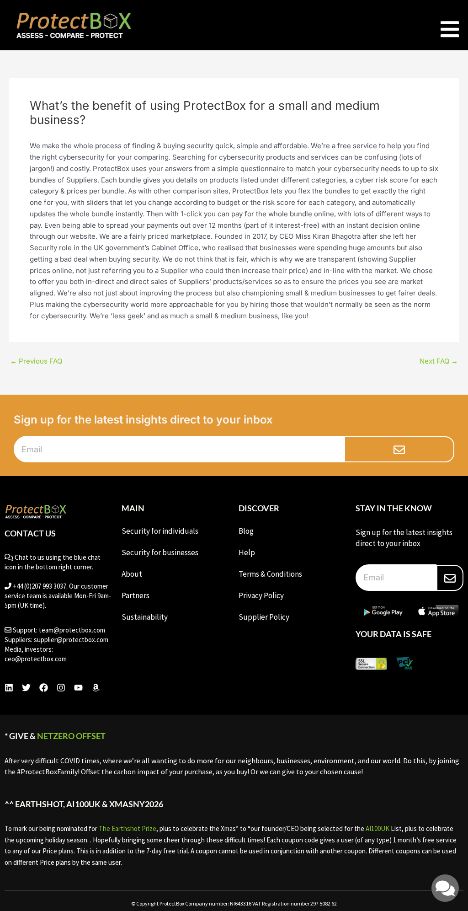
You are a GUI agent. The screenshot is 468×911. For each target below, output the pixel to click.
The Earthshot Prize (127, 828)
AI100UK (377, 828)
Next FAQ (439, 361)
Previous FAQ (36, 361)
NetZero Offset (71, 736)
